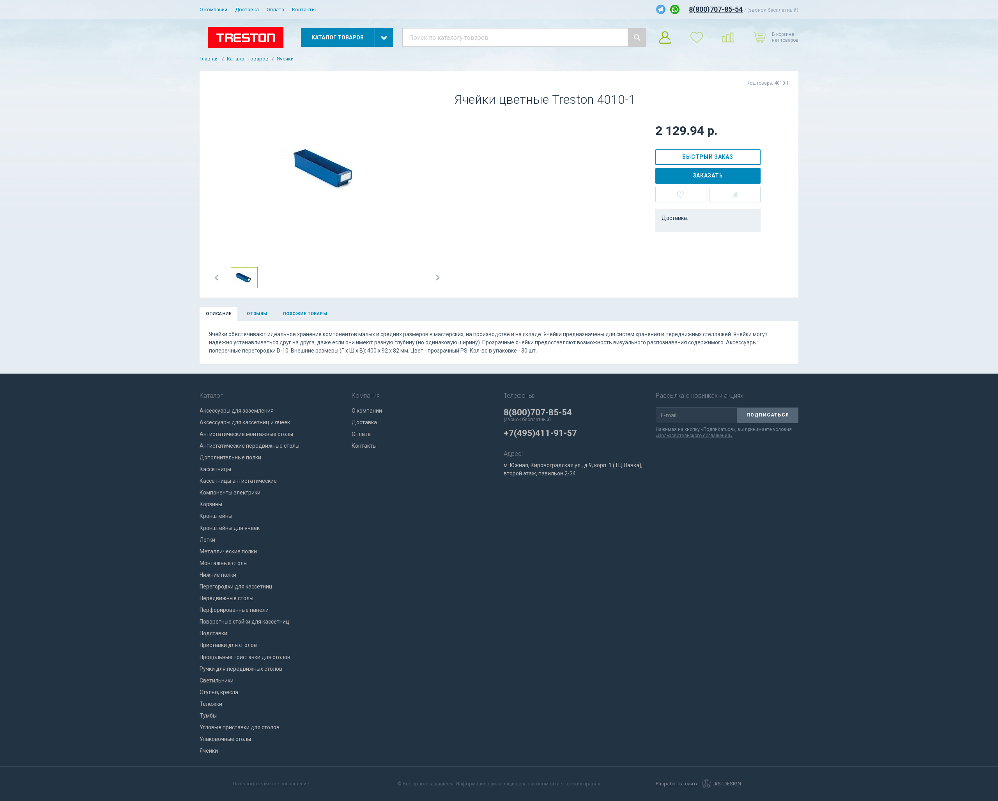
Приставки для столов (228, 645)
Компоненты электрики (230, 492)
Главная (209, 59)
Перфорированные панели (234, 610)
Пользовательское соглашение (271, 784)
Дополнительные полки (230, 457)
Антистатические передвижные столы (249, 446)
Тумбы (208, 715)
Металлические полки (228, 551)
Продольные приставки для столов (245, 657)
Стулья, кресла (219, 692)
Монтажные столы (224, 563)
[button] (217, 277)
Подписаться (768, 415)
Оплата (275, 9)
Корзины (211, 504)
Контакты (304, 9)
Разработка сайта (677, 784)
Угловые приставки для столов (240, 727)
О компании (213, 9)
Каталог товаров (248, 59)
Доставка (247, 9)
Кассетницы (215, 469)
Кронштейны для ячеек (230, 528)
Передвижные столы (226, 598)
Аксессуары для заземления (237, 411)
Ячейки (285, 59)
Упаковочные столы (225, 739)
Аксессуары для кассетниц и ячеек (245, 422)
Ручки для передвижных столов (241, 669)
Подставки (213, 633)
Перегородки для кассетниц (236, 586)
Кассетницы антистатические (238, 481)
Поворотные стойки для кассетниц (244, 621)
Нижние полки (218, 575)
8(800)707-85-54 (716, 9)
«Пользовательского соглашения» (694, 435)
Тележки (211, 704)
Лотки (207, 540)
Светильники (217, 680)
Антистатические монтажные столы (246, 434)
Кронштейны (216, 516)
